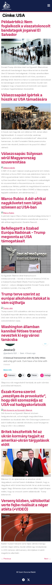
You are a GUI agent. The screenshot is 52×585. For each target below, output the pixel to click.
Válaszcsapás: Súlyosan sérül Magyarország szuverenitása (21, 158)
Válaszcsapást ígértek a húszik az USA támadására (24, 97)
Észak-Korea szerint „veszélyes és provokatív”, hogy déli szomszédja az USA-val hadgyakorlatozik (23, 398)
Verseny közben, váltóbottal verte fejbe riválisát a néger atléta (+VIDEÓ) (25, 505)
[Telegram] (23, 579)
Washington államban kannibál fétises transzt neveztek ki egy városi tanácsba (21, 333)
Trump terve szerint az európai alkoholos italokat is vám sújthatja (25, 298)
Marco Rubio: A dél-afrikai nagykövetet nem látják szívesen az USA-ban (23, 203)
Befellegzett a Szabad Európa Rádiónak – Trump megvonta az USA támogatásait (23, 235)
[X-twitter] (28, 579)
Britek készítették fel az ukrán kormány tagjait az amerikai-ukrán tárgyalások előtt (25, 438)
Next (47, 558)
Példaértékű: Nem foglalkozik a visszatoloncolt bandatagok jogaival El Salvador (25, 28)
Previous (6, 558)
